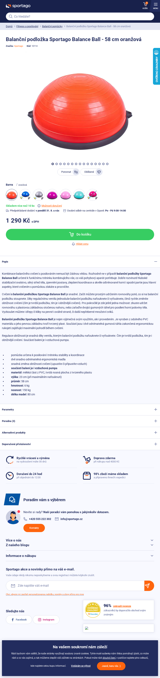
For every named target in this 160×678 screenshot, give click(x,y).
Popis (5, 261)
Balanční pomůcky (52, 26)
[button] (53, 164)
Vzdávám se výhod (81, 666)
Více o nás (13, 540)
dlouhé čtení (109, 657)
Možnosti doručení (52, 205)
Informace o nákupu (21, 556)
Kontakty (34, 528)
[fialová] (52, 195)
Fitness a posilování (27, 26)
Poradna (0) (8, 421)
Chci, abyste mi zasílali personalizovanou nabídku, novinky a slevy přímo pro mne (45, 594)
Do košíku (83, 234)
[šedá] (38, 195)
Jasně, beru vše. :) (111, 666)
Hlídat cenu (82, 243)
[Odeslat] (149, 586)
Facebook (21, 619)
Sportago (18, 46)
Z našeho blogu (17, 545)
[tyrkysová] (79, 195)
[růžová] (65, 195)
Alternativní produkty (14, 432)
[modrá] (25, 195)
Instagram (48, 619)
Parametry (8, 409)
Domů (9, 26)
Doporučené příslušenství (16, 444)
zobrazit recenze (122, 606)
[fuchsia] (92, 195)
